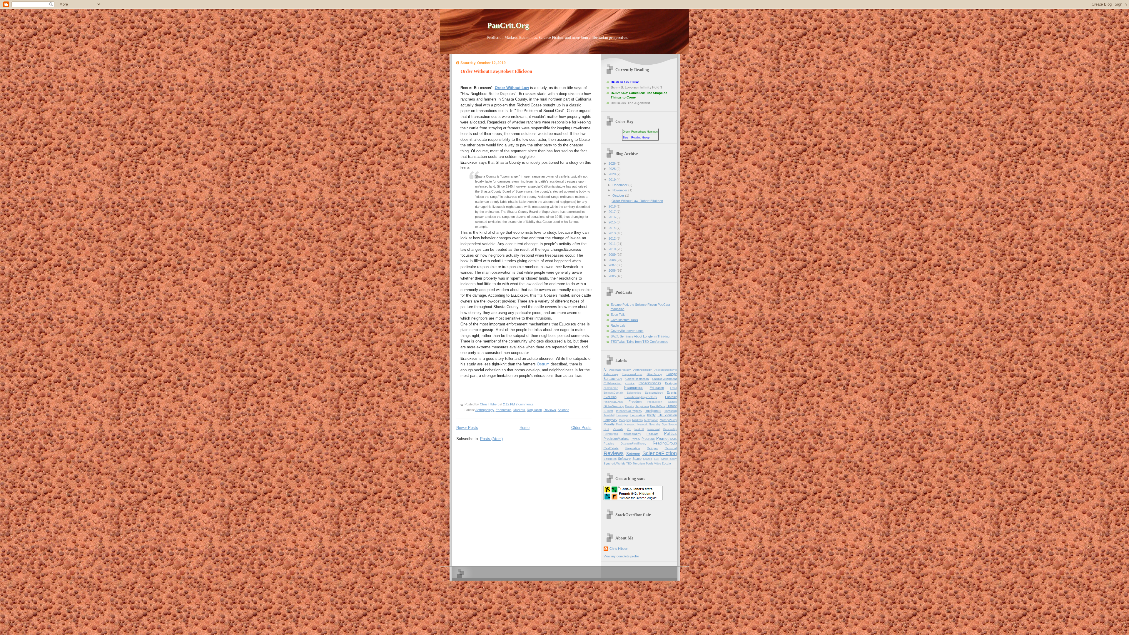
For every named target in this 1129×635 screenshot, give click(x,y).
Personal (653, 429)
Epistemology (654, 392)
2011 (613, 243)
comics (629, 383)
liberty (651, 415)
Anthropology (484, 410)
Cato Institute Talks (624, 320)
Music (619, 424)
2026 (613, 163)
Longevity (610, 420)
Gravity (629, 406)
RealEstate (611, 448)
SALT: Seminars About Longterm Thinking (640, 336)
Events (672, 392)
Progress (648, 438)
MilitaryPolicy (668, 420)
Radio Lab (618, 325)
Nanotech (630, 424)
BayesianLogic (632, 374)
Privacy (635, 438)
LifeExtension (667, 415)
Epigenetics (634, 392)
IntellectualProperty (629, 410)
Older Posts (581, 427)
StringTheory (669, 458)
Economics (504, 410)
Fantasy (671, 397)
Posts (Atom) (491, 439)
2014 (613, 228)
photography (632, 433)
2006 (613, 270)
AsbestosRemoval (665, 369)
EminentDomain (613, 392)
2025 (613, 169)
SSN (656, 458)
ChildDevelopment (664, 378)
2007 (613, 265)
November (620, 190)
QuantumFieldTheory (633, 443)
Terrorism (639, 463)
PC (629, 429)
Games (672, 401)
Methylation (651, 420)
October (618, 195)
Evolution (610, 397)
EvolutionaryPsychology (640, 397)
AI (605, 369)
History (672, 406)
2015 (613, 222)
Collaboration (613, 383)
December (620, 185)
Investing (670, 410)
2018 (613, 206)
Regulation (534, 410)
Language (622, 415)
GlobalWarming (614, 406)
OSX (606, 429)
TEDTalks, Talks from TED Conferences (639, 341)
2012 (613, 238)
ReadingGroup (665, 443)
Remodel (671, 448)
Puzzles (609, 443)
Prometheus (666, 438)
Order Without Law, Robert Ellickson (496, 71)
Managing (625, 420)
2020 (613, 174)
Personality (670, 429)
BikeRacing (654, 374)
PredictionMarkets (616, 438)
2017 (613, 211)
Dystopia (671, 383)
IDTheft (608, 411)
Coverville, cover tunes (627, 330)
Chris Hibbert (618, 548)
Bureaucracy (613, 378)
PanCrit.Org (508, 25)
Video (657, 463)
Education (657, 388)
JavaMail (609, 415)
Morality (609, 424)
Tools (649, 463)
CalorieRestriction (637, 378)
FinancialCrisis (613, 401)
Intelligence (653, 410)
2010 (613, 249)
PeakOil (639, 429)
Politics (670, 433)
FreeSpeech (654, 401)
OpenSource (669, 424)
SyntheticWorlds (614, 463)
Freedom (635, 401)
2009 (613, 254)
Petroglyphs (611, 433)
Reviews (550, 410)
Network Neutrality (649, 424)
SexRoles (610, 458)
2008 (613, 260)
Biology (672, 374)
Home (525, 427)
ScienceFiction (659, 453)
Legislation (637, 415)
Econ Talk (618, 314)
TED (629, 463)
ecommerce (611, 388)
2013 (613, 233)
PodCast (652, 433)
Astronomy (611, 374)
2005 (613, 276)
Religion (652, 448)
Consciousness (650, 383)
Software (624, 458)
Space (637, 458)
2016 (613, 217)
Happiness (642, 406)
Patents (618, 429)
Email (673, 388)
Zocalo (666, 463)
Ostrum (543, 364)
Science (563, 410)
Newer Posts (467, 427)
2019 (613, 179)
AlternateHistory (620, 369)
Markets (519, 410)
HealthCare (657, 406)
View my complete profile (621, 556)
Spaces (647, 458)
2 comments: (525, 404)
